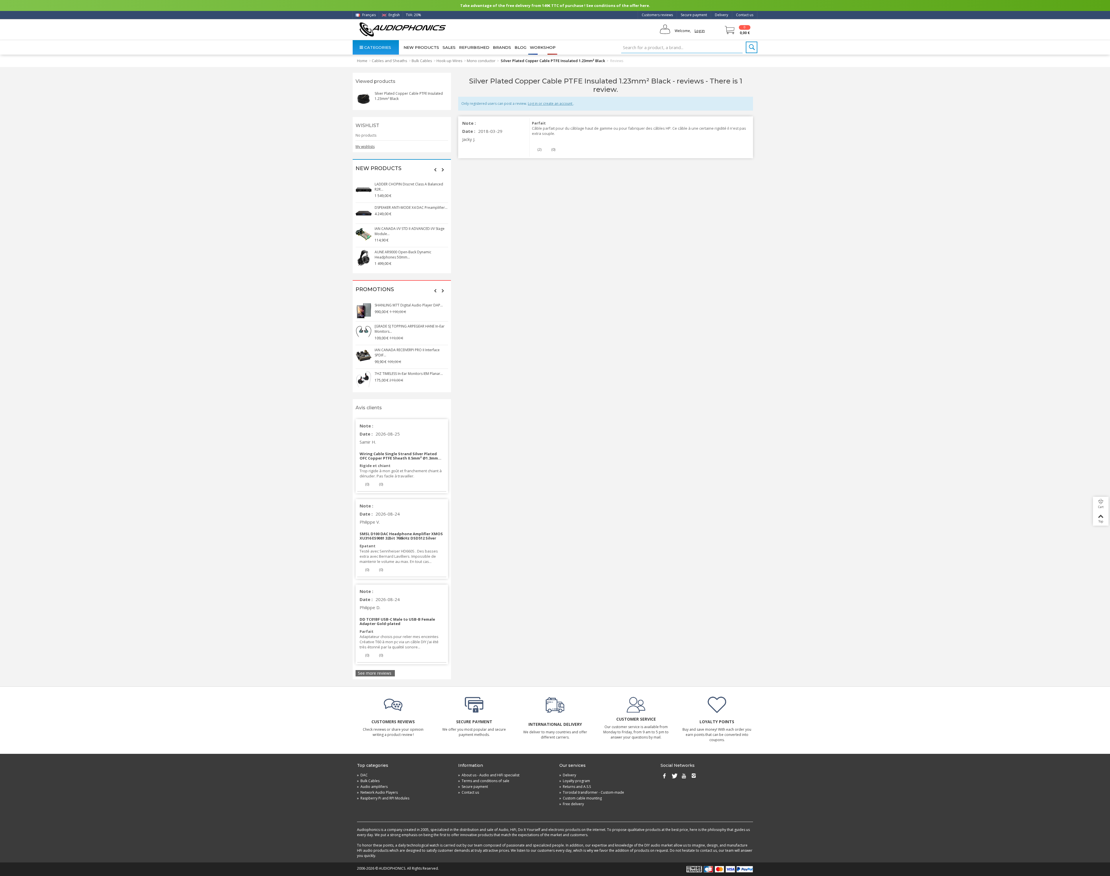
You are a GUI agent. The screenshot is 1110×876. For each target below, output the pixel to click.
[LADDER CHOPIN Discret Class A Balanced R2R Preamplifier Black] (364, 190)
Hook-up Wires (449, 60)
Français (368, 14)
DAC (362, 775)
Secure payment (694, 14)
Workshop (543, 47)
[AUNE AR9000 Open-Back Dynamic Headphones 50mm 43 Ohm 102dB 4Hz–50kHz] (364, 258)
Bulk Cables (422, 60)
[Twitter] (674, 776)
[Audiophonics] (402, 29)
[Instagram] (694, 776)
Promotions (375, 290)
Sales (449, 47)
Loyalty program (574, 780)
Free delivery (571, 803)
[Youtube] (684, 776)
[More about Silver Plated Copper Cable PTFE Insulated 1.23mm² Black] (364, 99)
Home (362, 60)
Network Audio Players (377, 792)
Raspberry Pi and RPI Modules (383, 798)
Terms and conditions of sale (483, 780)
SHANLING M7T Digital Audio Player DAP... (409, 305)
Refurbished (474, 47)
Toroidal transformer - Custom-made (591, 792)
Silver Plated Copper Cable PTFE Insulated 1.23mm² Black (409, 96)
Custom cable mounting (580, 798)
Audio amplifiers (372, 786)
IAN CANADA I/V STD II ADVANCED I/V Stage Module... (410, 231)
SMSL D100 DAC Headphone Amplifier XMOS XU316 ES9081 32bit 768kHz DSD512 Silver (401, 536)
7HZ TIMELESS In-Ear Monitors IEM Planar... (409, 373)
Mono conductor (481, 60)
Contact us (744, 14)
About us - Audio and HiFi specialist (488, 775)
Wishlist (367, 125)
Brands (502, 47)
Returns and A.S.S (575, 786)
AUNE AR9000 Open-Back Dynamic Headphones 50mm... (403, 255)
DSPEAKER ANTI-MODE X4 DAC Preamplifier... (411, 207)
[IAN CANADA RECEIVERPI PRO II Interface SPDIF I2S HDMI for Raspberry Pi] (364, 355)
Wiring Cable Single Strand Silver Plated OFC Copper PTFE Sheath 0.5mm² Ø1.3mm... (400, 456)
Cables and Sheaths (389, 60)
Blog (520, 47)
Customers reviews (657, 14)
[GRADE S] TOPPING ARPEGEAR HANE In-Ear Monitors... (410, 329)
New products (421, 47)
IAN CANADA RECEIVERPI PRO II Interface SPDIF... (407, 352)
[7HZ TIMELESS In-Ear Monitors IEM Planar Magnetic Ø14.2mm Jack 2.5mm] (364, 379)
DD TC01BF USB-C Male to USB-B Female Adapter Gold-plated (397, 621)
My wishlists (365, 146)
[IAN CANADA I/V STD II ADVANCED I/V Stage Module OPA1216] (364, 234)
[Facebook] (664, 776)
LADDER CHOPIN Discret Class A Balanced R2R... (409, 187)
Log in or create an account (550, 103)
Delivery (721, 14)
